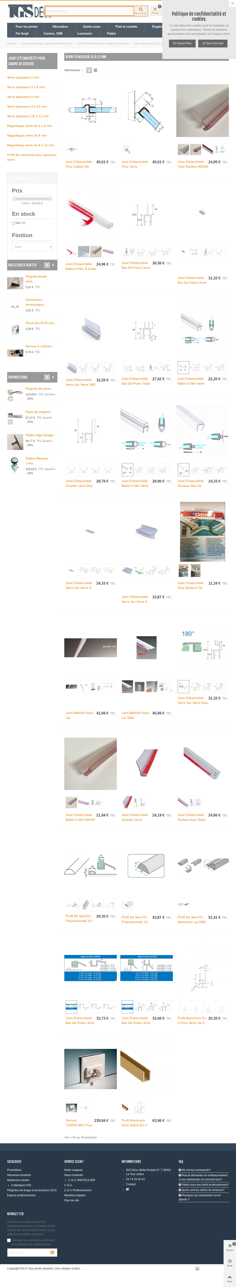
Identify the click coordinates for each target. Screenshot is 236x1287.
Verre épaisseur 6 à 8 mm (26, 87)
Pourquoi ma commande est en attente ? (200, 1197)
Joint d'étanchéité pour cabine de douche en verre (79, 166)
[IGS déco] (30, 11)
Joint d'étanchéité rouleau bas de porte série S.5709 (191, 485)
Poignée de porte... (39, 388)
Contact (131, 1184)
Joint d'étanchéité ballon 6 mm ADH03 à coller (80, 819)
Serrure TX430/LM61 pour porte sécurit (79, 1125)
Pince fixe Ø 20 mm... (41, 323)
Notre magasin (73, 1170)
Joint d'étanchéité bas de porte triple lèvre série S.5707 (136, 383)
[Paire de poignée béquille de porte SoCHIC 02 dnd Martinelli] (15, 419)
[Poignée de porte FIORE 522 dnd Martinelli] (15, 395)
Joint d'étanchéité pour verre (135, 164)
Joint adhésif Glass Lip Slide (135, 715)
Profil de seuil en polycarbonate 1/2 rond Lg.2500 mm (79, 920)
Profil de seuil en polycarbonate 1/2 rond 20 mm (135, 922)
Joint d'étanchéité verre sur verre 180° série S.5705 (81, 384)
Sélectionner (72, 70)
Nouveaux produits (19, 1175)
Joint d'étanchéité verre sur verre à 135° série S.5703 (135, 601)
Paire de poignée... (39, 412)
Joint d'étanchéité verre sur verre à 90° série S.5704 (79, 587)
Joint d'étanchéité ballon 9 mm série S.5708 (191, 383)
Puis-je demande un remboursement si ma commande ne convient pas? (203, 1177)
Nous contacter (73, 1175)
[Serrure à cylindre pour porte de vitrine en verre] (15, 353)
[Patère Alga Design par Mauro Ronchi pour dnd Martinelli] (15, 442)
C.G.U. (68, 1185)
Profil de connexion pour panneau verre (31, 157)
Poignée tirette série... (36, 279)
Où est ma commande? (196, 1170)
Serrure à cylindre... (40, 346)
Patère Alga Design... (41, 435)
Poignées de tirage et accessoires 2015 (32, 1190)
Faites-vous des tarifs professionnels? (205, 1184)
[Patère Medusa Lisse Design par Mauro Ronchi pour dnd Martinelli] (15, 465)
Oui (21, 223)
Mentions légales (75, 1195)
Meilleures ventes (22, 265)
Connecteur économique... (36, 302)
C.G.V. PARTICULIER (81, 1180)
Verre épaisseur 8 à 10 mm (27, 106)
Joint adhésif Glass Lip (79, 715)
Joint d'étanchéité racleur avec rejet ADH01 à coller (191, 819)
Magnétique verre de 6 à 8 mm (29, 126)
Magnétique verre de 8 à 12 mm (30, 145)
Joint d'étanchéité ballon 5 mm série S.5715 (135, 485)
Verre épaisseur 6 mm (23, 77)
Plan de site (71, 1200)
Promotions (17, 377)
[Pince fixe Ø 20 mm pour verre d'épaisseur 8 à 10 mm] (15, 330)
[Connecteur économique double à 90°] (15, 306)
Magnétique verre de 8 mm (27, 135)
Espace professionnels (21, 1195)
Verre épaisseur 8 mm (23, 97)
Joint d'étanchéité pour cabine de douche (26, 61)
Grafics (75, 1268)
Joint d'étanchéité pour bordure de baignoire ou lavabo (193, 587)
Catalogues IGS (21, 1185)
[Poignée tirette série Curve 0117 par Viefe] (15, 283)
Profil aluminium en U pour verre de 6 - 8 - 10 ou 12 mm (192, 1023)
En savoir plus (182, 43)
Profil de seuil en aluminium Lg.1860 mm (192, 922)
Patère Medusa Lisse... (37, 460)
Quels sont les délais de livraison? (202, 1190)
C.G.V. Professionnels (77, 1190)
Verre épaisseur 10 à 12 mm (28, 116)
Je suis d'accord (212, 43)
